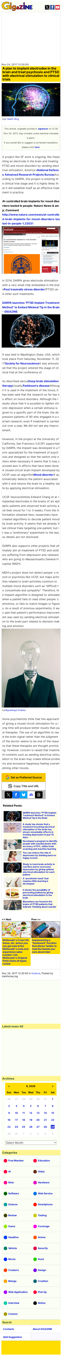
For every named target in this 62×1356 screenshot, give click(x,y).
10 (16, 1112)
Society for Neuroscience (22, 363)
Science (35, 973)
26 (30, 1126)
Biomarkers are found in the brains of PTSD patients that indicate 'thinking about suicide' (39, 904)
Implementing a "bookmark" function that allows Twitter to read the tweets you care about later (44, 946)
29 (52, 1126)
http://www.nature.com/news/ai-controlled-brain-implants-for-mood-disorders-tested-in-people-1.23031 (31, 219)
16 (9, 1119)
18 (23, 1119)
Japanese (43, 128)
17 (16, 1119)
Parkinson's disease (36, 385)
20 (38, 1119)
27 (38, 1126)
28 (45, 1126)
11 (23, 1112)
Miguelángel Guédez (15, 710)
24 (16, 1126)
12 (30, 1112)
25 (23, 1126)
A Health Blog (12, 119)
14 (45, 1112)
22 (52, 1119)
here (37, 147)
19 (30, 1119)
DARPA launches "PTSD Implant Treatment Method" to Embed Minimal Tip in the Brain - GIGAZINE (31, 307)
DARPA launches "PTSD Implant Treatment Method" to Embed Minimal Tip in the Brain (39, 815)
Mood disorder (44, 474)
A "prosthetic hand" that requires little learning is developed (36, 881)
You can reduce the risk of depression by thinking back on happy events (39, 855)
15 (52, 1112)
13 (38, 1112)
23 (9, 1126)
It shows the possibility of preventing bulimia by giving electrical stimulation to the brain (38, 894)
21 (45, 1119)
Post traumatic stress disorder (24, 289)
